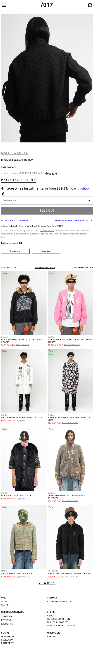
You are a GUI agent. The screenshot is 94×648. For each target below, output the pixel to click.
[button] (47, 173)
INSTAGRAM (7, 636)
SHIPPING (6, 616)
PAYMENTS (7, 624)
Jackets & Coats (45, 267)
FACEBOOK (7, 640)
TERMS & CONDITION (58, 619)
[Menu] (4, 4)
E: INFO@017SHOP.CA (59, 601)
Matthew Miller (14, 153)
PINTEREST (7, 643)
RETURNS (6, 620)
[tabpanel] (47, 78)
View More (47, 583)
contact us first (47, 230)
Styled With (8, 267)
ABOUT (51, 615)
